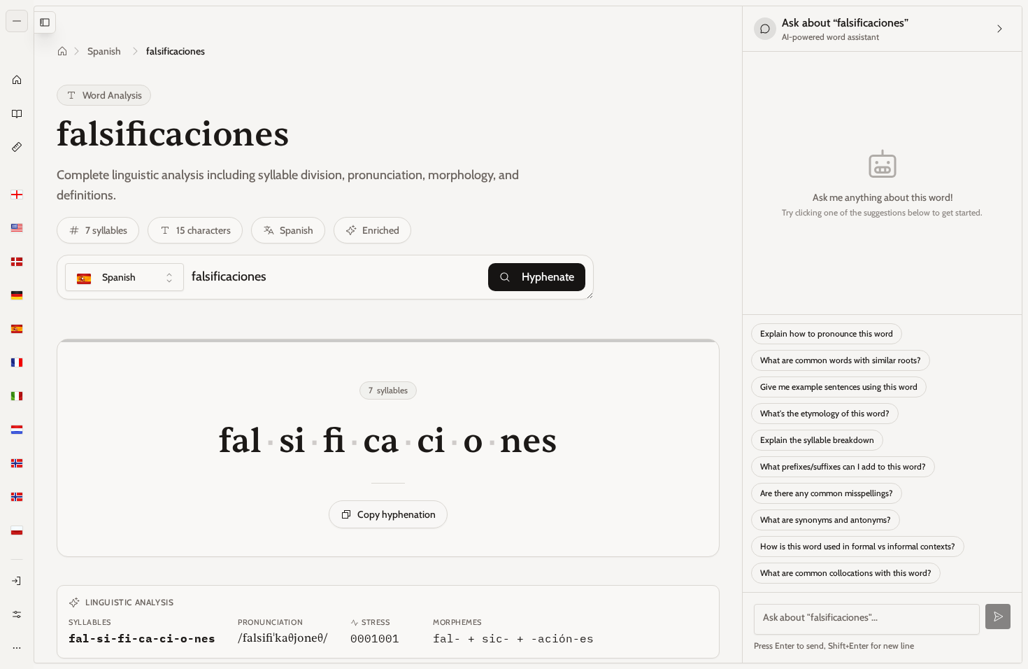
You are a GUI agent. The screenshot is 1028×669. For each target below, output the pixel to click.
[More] (16, 648)
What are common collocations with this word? (845, 573)
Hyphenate (548, 276)
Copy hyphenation (396, 514)
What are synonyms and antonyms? (825, 519)
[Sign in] (16, 580)
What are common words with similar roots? (840, 360)
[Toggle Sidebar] (33, 334)
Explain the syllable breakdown (817, 440)
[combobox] (124, 277)
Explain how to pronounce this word (826, 333)
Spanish (104, 51)
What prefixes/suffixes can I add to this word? (843, 466)
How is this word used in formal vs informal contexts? (857, 546)
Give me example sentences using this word (839, 386)
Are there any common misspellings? (826, 493)
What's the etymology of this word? (825, 413)
